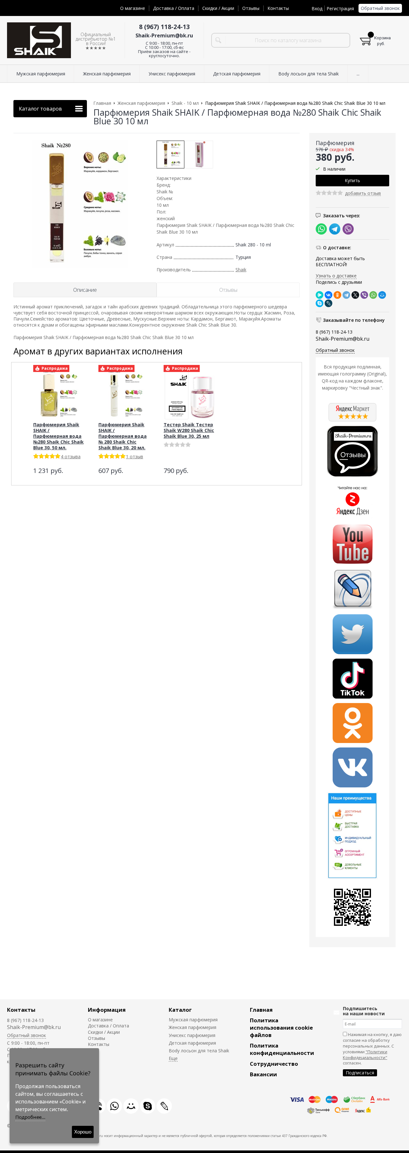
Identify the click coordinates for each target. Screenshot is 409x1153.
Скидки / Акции (218, 8)
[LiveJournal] (328, 303)
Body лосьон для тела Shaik (199, 1051)
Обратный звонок (380, 8)
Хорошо (82, 1131)
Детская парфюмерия (192, 1043)
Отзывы (250, 8)
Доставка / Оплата (173, 8)
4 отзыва (71, 456)
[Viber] (364, 295)
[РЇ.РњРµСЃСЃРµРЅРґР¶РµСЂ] (319, 295)
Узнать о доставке (336, 276)
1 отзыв (134, 456)
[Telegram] (346, 295)
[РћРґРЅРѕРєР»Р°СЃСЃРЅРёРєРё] (337, 295)
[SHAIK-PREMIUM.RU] (39, 40)
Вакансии (263, 1074)
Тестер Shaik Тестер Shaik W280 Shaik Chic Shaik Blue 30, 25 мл (189, 430)
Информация (107, 1009)
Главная (261, 1009)
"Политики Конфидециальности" (365, 1054)
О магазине (132, 8)
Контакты (278, 8)
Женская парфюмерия (192, 1027)
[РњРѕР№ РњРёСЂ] (382, 295)
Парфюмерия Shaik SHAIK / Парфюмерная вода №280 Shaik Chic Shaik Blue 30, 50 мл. (58, 436)
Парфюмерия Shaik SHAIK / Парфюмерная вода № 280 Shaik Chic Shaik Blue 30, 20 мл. (122, 436)
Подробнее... (30, 1117)
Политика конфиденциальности (282, 1049)
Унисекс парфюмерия (192, 1035)
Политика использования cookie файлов (281, 1028)
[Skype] (319, 303)
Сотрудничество (274, 1063)
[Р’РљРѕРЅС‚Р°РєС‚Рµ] (328, 295)
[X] (355, 295)
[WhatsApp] (373, 295)
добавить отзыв (363, 193)
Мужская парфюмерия (193, 1020)
